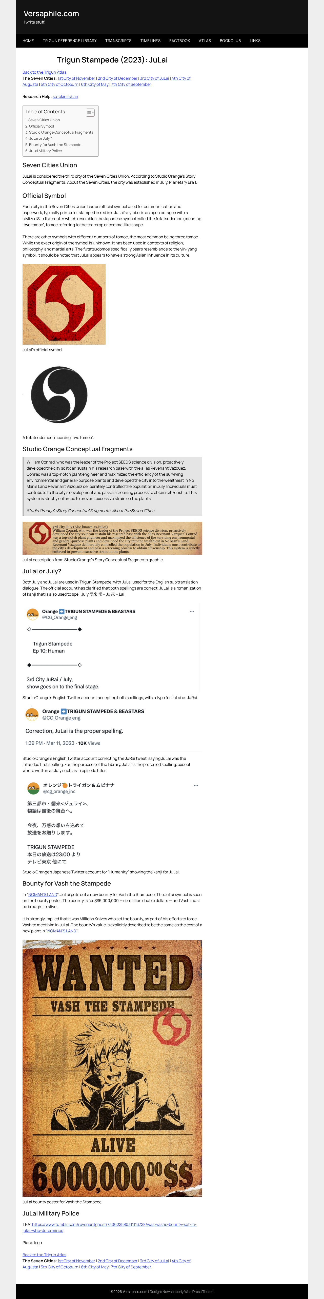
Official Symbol (41, 126)
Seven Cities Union (44, 119)
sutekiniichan (65, 96)
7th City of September (131, 84)
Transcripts (118, 40)
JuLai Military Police (45, 150)
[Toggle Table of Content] (87, 112)
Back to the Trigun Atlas (44, 72)
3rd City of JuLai (154, 78)
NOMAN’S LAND (42, 894)
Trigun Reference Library (69, 40)
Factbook (179, 40)
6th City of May (95, 84)
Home (28, 40)
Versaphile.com (51, 13)
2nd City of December (117, 78)
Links (255, 40)
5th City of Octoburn (59, 84)
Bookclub (230, 40)
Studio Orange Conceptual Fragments (61, 132)
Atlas (205, 40)
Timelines (150, 40)
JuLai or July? (40, 138)
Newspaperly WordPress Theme (188, 1291)
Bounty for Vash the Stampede (55, 144)
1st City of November (76, 78)
